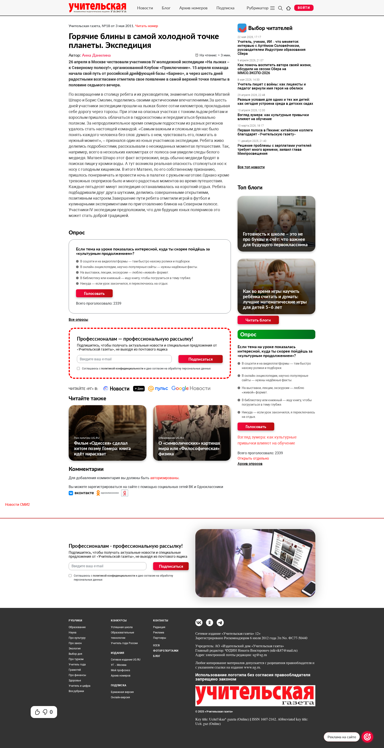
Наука (72, 632)
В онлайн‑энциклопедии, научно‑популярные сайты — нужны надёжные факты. (139, 267)
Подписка (225, 7)
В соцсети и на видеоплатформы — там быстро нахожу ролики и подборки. (135, 261)
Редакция (159, 627)
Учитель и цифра (79, 685)
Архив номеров (193, 7)
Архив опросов (250, 464)
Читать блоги (258, 319)
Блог (166, 7)
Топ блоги (250, 187)
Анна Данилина (96, 55)
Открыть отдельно (253, 458)
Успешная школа (122, 627)
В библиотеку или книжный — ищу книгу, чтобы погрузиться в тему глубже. (135, 278)
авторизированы (164, 478)
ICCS (156, 645)
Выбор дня (75, 653)
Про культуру (77, 637)
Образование (77, 627)
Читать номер (146, 26)
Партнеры (159, 637)
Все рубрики (76, 691)
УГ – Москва (118, 665)
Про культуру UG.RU (87, 437)
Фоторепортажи (165, 650)
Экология (75, 648)
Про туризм (76, 659)
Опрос (248, 334)
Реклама (158, 632)
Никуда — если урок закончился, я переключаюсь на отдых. (124, 283)
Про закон (75, 643)
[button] (82, 493)
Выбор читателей (270, 28)
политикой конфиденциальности (122, 368)
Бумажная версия (122, 692)
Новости (145, 7)
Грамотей (75, 669)
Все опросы (78, 319)
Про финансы (77, 675)
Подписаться (200, 359)
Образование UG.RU (171, 437)
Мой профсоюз (120, 670)
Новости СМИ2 (17, 504)
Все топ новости (251, 167)
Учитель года (77, 664)
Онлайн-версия (120, 697)
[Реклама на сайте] (367, 736)
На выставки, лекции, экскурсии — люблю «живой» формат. (124, 272)
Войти (304, 8)
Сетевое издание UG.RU (125, 659)
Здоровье (75, 680)
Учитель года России (124, 643)
